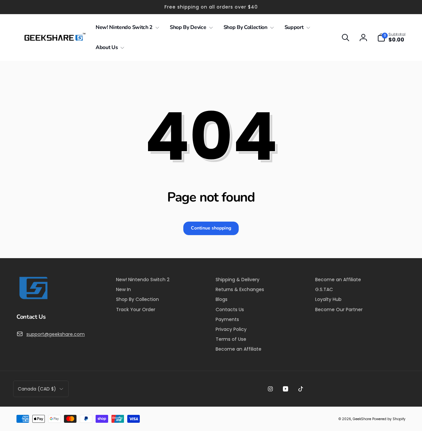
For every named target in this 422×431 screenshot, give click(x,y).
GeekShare (362, 419)
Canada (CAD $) (37, 389)
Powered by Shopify (389, 419)
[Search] (345, 37)
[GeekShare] (32, 299)
